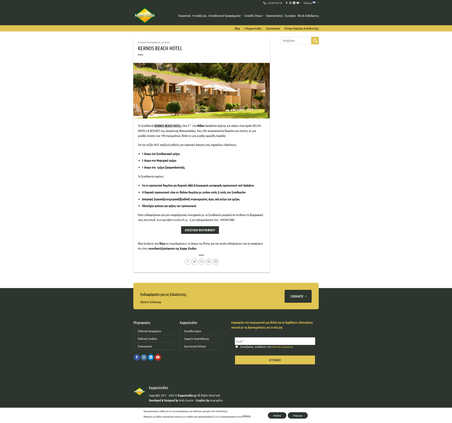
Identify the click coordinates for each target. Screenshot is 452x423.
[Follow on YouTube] (298, 3)
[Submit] (315, 40)
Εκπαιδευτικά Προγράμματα (224, 15)
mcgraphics (216, 400)
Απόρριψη (297, 415)
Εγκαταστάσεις (274, 15)
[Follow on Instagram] (290, 3)
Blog (237, 28)
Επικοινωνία (273, 28)
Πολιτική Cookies (147, 339)
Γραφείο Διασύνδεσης (196, 339)
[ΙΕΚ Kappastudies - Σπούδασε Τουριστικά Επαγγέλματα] (144, 15)
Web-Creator (186, 400)
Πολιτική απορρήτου (282, 346)
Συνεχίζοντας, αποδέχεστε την (266, 346)
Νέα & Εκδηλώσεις (308, 15)
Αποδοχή (277, 415)
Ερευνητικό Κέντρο (195, 346)
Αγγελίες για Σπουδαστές (149, 42)
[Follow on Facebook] (287, 3)
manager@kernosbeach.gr (172, 220)
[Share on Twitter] (194, 262)
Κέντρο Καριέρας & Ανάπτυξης (301, 28)
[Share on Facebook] (188, 262)
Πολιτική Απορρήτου (149, 331)
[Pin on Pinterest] (209, 262)
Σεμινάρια (290, 15)
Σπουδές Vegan (253, 15)
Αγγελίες (166, 42)
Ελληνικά (308, 2)
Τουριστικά (184, 15)
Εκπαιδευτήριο (192, 331)
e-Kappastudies (253, 28)
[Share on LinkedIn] (215, 262)
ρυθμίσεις (246, 415)
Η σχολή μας (199, 15)
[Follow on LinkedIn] (294, 3)
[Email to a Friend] (201, 262)
